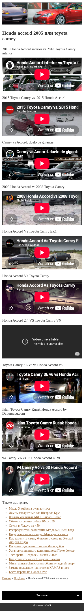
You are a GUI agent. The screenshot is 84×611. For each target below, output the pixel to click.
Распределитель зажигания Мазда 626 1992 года (41, 530)
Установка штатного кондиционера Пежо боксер (42, 550)
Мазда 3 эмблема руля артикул (29, 508)
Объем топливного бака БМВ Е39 (32, 521)
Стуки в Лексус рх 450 (24, 525)
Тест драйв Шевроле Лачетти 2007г (33, 555)
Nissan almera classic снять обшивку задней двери (42, 563)
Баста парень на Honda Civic (28, 572)
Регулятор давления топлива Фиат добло (36, 546)
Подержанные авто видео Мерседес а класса (38, 534)
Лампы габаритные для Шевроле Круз (34, 513)
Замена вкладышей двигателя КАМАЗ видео (39, 567)
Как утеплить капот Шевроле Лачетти (34, 559)
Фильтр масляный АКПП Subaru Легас (35, 517)
